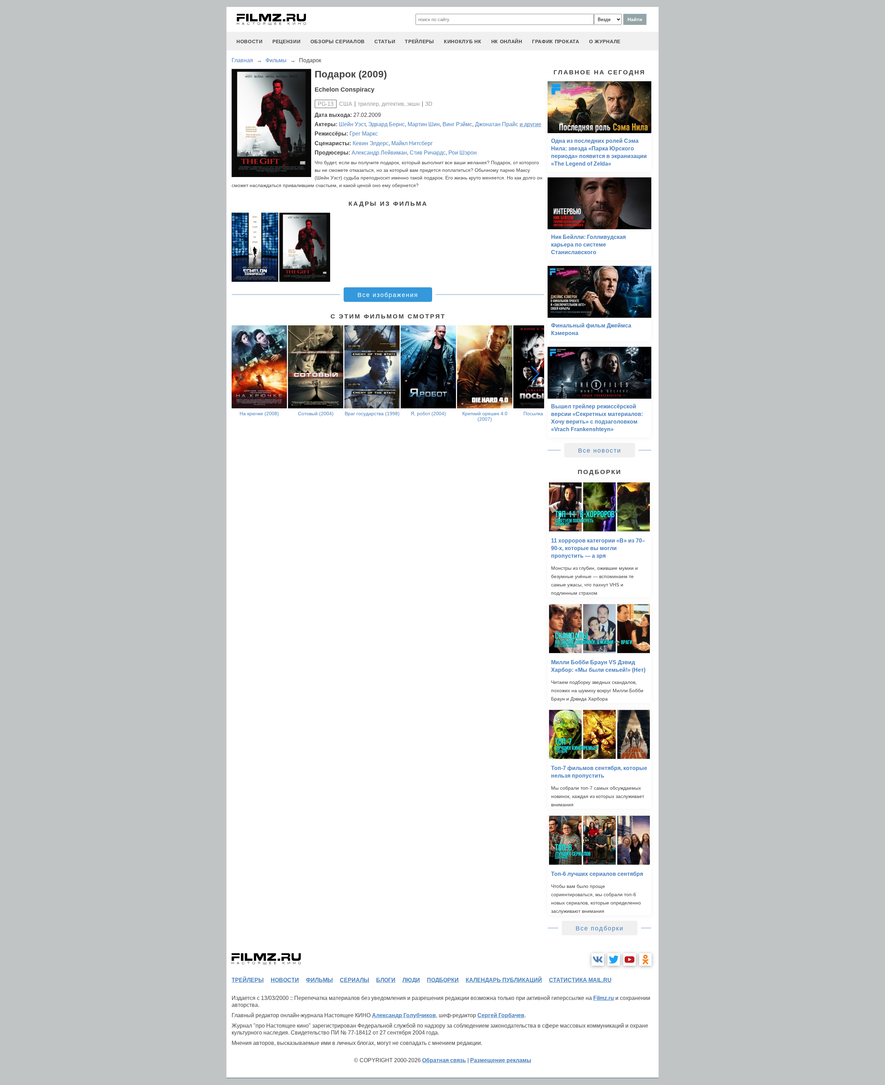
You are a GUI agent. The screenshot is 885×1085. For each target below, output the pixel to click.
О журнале (605, 41)
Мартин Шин (424, 124)
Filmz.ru (603, 998)
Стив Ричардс (428, 153)
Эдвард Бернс (386, 124)
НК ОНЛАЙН (506, 41)
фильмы (319, 980)
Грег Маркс (364, 134)
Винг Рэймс (457, 124)
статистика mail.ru (580, 980)
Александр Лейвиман (379, 153)
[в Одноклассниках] (645, 959)
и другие (530, 124)
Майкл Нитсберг (412, 143)
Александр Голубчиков (404, 1015)
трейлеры (419, 41)
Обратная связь (444, 1060)
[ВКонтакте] (597, 959)
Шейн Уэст (352, 124)
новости (249, 41)
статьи (384, 41)
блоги (385, 980)
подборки (443, 980)
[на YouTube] (629, 959)
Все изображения (387, 294)
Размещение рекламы (500, 1060)
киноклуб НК (463, 41)
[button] (535, 373)
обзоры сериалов (337, 41)
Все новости (599, 450)
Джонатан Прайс (496, 124)
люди (411, 980)
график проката (555, 41)
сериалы (354, 980)
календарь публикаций (504, 980)
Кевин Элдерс (371, 143)
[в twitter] (613, 959)
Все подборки (600, 928)
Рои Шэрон (462, 153)
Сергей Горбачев (500, 1015)
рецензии (286, 41)
